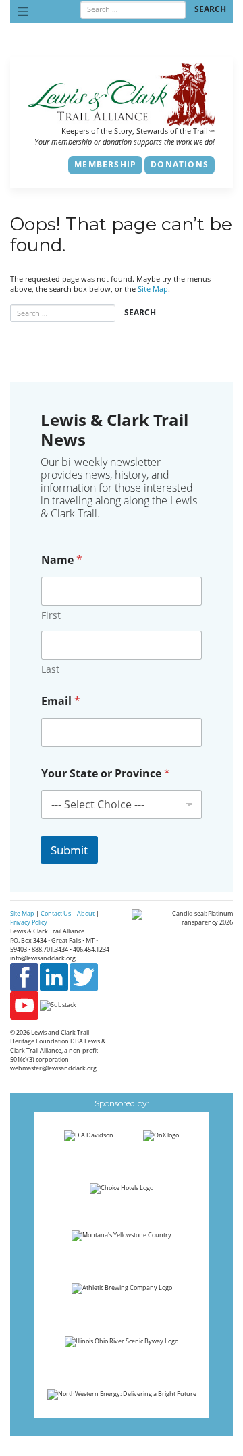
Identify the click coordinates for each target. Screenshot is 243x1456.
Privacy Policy (28, 922)
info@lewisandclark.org (43, 958)
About (85, 913)
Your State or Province (105, 773)
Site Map (153, 289)
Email (60, 701)
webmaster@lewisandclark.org (53, 1068)
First (51, 615)
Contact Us (55, 913)
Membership (105, 164)
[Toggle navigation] (23, 11)
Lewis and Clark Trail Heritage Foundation (49, 1036)
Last (50, 669)
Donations (180, 164)
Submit (69, 850)
